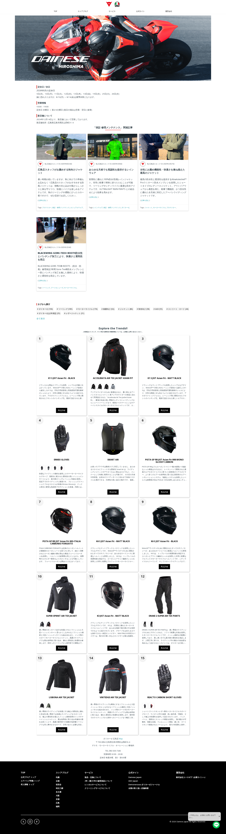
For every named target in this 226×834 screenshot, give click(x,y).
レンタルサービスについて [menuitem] (96, 784)
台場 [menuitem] (58, 781)
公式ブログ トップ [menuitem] (28, 777)
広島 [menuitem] (58, 803)
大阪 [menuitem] (58, 795)
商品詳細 (61, 410)
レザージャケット (75, 313)
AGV (159, 309)
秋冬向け (144, 309)
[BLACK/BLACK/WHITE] (106, 386)
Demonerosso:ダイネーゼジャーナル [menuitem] (144, 784)
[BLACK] (42, 706)
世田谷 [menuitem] (58, 784)
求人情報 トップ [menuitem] (27, 784)
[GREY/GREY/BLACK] (113, 386)
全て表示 (40, 318)
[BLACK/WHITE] (42, 624)
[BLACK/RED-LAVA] (61, 468)
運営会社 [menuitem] (168, 11)
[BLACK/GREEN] (48, 468)
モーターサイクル (159, 207)
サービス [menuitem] (112, 11)
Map (121, 739)
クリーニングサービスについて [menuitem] (97, 788)
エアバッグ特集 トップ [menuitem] (30, 780)
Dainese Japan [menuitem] (135, 777)
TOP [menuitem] (55, 11)
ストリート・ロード (178, 309)
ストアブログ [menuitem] (83, 11)
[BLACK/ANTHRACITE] (42, 468)
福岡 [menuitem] (58, 806)
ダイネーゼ (125, 207)
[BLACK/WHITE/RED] (48, 624)
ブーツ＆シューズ (57, 288)
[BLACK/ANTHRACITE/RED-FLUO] (151, 624)
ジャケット (148, 207)
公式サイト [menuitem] (140, 11)
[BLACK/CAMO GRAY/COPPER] (100, 386)
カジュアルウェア (76, 207)
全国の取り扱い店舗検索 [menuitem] (138, 788)
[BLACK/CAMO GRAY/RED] (93, 386)
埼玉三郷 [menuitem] (59, 788)
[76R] (48, 706)
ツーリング (46, 288)
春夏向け (108, 309)
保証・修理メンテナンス (61, 207)
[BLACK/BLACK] (145, 624)
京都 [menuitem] (58, 799)
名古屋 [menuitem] (58, 792)
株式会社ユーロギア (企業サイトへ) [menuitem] (190, 777)
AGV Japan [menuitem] (133, 781)
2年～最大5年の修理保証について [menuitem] (98, 781)
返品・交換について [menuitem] (93, 777)
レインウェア (98, 207)
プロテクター (47, 207)
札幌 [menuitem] (58, 777)
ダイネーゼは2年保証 (49, 313)
